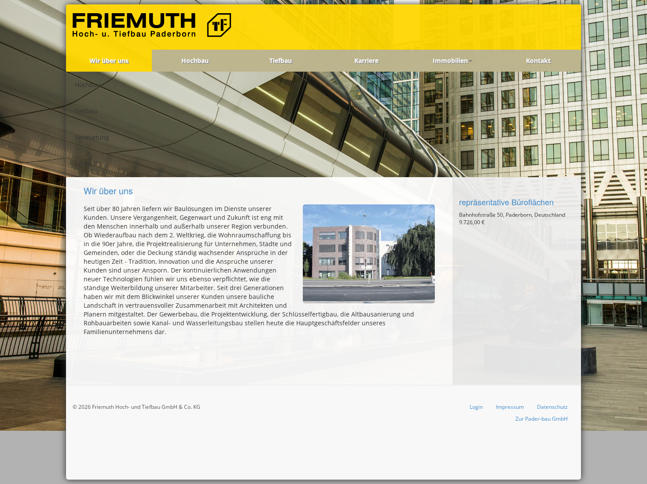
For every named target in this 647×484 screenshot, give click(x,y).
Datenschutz (552, 407)
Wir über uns (109, 60)
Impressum (510, 407)
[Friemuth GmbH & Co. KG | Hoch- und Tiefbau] (154, 27)
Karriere (366, 60)
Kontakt (538, 60)
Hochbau (195, 60)
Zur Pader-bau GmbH (541, 418)
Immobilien (450, 60)
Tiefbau (280, 60)
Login (476, 407)
